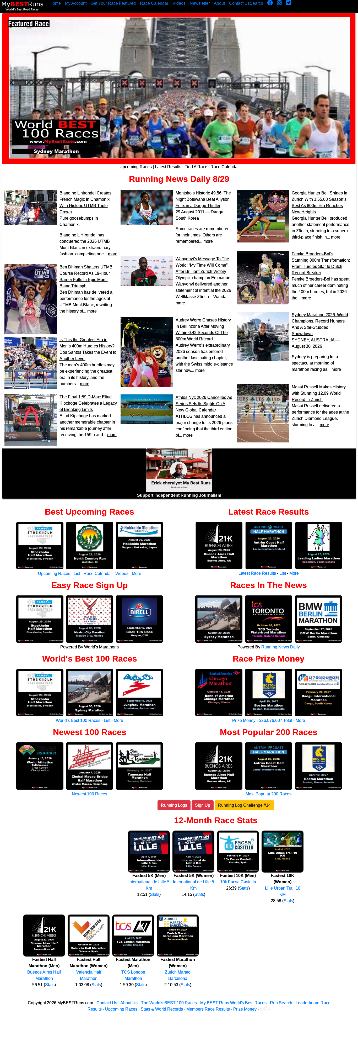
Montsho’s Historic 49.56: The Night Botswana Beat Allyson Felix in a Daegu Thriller (203, 199)
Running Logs (174, 805)
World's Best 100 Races (89, 658)
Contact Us (239, 3)
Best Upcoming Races (89, 511)
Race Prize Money (269, 658)
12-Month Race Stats (216, 820)
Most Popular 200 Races (268, 732)
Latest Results (168, 167)
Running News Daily (169, 179)
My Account (75, 3)
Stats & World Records (162, 1009)
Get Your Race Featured (113, 3)
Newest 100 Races (89, 732)
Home (55, 3)
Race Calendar (154, 3)
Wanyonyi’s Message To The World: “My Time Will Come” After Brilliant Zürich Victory (202, 265)
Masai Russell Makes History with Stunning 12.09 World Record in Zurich (319, 393)
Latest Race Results (268, 511)
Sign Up (202, 805)
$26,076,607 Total (275, 720)
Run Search (281, 1003)
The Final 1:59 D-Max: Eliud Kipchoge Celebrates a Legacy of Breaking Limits (88, 403)
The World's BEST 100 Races (169, 1003)
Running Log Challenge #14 (244, 805)
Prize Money (244, 720)
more (112, 254)
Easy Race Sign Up (89, 585)
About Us (129, 1003)
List (77, 573)
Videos (179, 3)
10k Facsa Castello (238, 882)
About (219, 3)
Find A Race (196, 167)
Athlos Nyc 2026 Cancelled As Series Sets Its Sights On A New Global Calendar (204, 403)
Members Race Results (208, 1009)
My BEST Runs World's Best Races (233, 1003)
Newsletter (200, 3)
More (136, 573)
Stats (154, 894)
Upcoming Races (136, 167)
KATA (265, 1009)
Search (256, 3)
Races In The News (268, 585)
